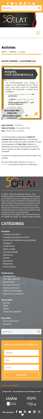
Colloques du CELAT (12, 234)
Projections (8, 263)
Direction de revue (11, 284)
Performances (9, 266)
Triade (39, 391)
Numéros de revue (11, 287)
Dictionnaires (9, 282)
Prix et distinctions (11, 321)
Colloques (7, 243)
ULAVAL (6, 302)
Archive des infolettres (10, 385)
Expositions (8, 260)
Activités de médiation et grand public (19, 240)
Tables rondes (9, 249)
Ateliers (6, 257)
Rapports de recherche (13, 293)
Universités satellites (12, 311)
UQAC (5, 305)
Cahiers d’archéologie (12, 290)
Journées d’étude (10, 252)
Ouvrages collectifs (11, 279)
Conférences (8, 246)
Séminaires (8, 255)
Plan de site (8, 412)
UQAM (6, 308)
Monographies (9, 276)
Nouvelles (7, 324)
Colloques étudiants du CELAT (16, 237)
